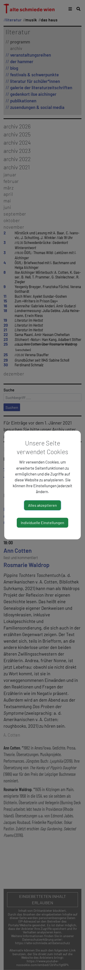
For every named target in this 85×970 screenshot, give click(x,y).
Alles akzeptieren (42, 505)
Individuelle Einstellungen (42, 522)
